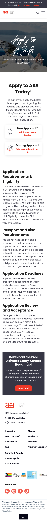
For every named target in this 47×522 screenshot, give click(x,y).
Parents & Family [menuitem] (14, 453)
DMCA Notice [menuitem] (12, 463)
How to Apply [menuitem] (12, 458)
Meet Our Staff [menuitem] (13, 436)
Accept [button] (23, 517)
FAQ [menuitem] (7, 447)
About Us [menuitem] (10, 431)
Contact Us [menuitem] (11, 441)
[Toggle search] (37, 12)
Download (23, 388)
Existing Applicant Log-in (27, 150)
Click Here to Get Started (27, 133)
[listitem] (7, 491)
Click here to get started (28, 5)
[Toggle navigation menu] (43, 12)
